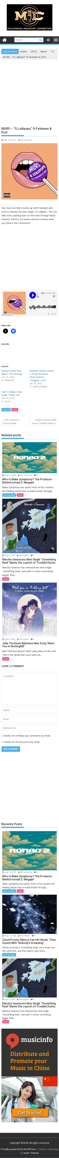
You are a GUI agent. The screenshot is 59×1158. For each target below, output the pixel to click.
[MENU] (55, 40)
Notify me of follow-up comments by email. (27, 735)
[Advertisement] (29, 90)
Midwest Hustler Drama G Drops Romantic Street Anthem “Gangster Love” (42, 375)
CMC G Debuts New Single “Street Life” (11, 393)
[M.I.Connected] (4, 40)
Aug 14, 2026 (10, 475)
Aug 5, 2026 (9, 555)
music (14, 409)
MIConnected (26, 140)
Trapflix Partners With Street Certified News (44, 421)
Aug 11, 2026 (10, 935)
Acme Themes (31, 1152)
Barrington (24, 555)
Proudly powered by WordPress (18, 1149)
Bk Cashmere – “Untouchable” (12, 421)
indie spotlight (9, 495)
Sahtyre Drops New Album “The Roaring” (11, 372)
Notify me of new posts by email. (22, 741)
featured (6, 409)
